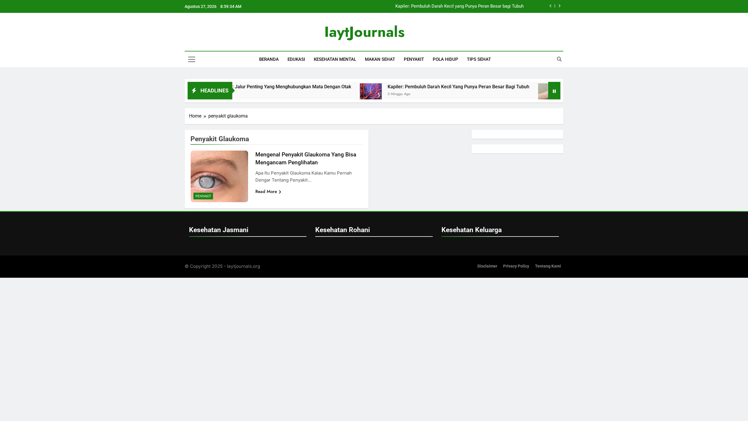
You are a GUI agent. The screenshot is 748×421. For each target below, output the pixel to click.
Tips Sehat (479, 59)
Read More (266, 191)
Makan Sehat (380, 59)
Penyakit (414, 59)
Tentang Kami (548, 266)
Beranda (269, 59)
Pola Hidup (445, 59)
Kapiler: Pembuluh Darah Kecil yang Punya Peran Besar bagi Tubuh (459, 6)
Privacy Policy (516, 266)
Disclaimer (487, 266)
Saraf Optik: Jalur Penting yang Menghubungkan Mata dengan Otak (265, 86)
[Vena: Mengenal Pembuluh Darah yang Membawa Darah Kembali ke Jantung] (534, 94)
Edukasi (296, 59)
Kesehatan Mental (335, 59)
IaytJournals (364, 31)
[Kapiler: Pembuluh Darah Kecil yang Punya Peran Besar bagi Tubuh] (356, 94)
